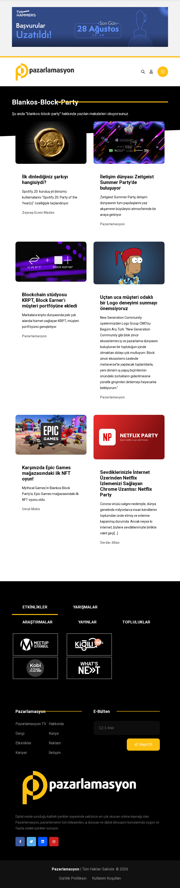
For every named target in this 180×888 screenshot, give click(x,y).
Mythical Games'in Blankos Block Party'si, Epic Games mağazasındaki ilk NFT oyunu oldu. (50, 494)
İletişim (55, 752)
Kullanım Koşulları (106, 878)
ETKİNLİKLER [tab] (34, 607)
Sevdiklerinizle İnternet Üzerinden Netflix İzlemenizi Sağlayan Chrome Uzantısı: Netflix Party (126, 483)
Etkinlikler (23, 743)
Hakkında (56, 724)
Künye (54, 733)
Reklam (55, 743)
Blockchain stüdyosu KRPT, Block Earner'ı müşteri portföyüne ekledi (49, 300)
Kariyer (21, 752)
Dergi (19, 733)
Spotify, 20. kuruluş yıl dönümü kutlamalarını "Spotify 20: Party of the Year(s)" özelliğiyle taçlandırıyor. (49, 197)
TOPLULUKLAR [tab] (136, 622)
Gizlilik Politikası (72, 878)
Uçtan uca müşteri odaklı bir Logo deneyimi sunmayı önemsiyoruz (128, 302)
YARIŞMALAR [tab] (85, 607)
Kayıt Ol (145, 744)
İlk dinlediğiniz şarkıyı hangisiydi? (45, 179)
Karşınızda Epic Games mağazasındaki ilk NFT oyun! (46, 473)
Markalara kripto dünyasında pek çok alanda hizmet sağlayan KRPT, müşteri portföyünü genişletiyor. (50, 321)
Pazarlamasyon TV (30, 724)
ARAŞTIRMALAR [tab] (37, 622)
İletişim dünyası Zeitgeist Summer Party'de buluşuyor (127, 182)
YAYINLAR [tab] (87, 622)
